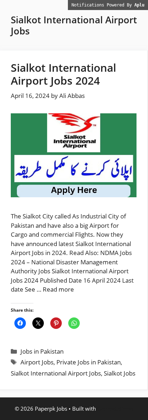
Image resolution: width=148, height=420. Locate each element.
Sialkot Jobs (119, 373)
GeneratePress (115, 408)
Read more (58, 289)
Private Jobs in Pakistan (88, 362)
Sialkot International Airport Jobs (56, 373)
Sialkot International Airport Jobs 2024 (63, 74)
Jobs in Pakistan (42, 351)
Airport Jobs (37, 362)
